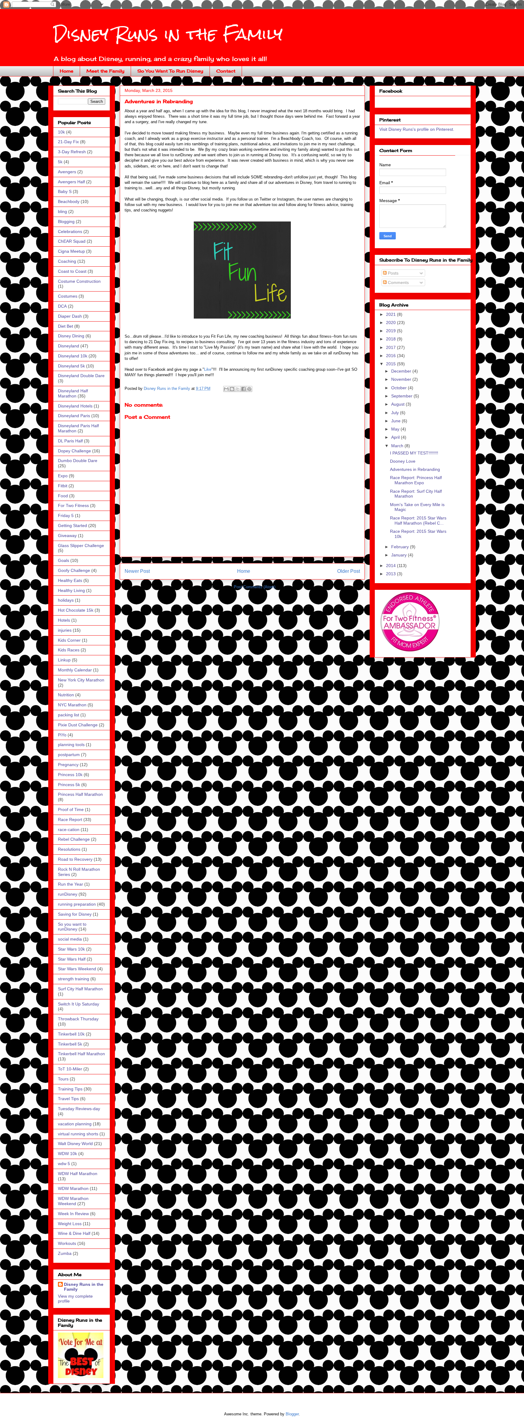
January (399, 554)
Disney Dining (71, 335)
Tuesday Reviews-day (79, 1108)
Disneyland (68, 345)
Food (63, 495)
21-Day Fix (68, 141)
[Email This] (226, 389)
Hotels (64, 620)
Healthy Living (71, 590)
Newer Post (137, 571)
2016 (391, 355)
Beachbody (68, 201)
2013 (391, 573)
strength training (73, 978)
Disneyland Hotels (75, 406)
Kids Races (68, 649)
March (398, 445)
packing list (68, 714)
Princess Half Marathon (80, 794)
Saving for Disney (75, 914)
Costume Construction (79, 281)
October (399, 387)
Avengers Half (71, 181)
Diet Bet (65, 326)
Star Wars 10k (71, 949)
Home (66, 70)
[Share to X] (238, 389)
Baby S (65, 191)
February (400, 546)
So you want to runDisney (72, 927)
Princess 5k (69, 784)
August (398, 404)
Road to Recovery (75, 859)
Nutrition (66, 694)
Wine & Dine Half (74, 1233)
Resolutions (69, 849)
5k (60, 161)
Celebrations (70, 231)
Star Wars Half (72, 959)
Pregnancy (68, 764)
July (395, 412)
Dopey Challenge (74, 450)
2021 (391, 314)
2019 (391, 330)
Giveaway (67, 535)
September (402, 396)
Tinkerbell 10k (71, 1034)
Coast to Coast (72, 271)
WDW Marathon (73, 1188)
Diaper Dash (70, 316)
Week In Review (73, 1213)
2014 (391, 565)
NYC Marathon (72, 704)
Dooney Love (402, 461)
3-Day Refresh (72, 151)
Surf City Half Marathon (80, 988)
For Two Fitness (73, 505)
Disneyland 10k (72, 355)
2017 (391, 347)
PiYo (62, 734)
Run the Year (70, 884)
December (401, 371)
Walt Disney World (75, 1143)
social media (70, 939)
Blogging (66, 221)
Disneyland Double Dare (81, 375)
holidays (66, 600)
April (396, 437)
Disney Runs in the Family (168, 34)
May (396, 429)
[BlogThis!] (232, 389)
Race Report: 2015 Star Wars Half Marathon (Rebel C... (418, 520)
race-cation (68, 829)
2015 (391, 363)
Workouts (67, 1243)
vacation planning (75, 1123)
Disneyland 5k (71, 365)
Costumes (67, 296)
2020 (391, 322)
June (396, 420)
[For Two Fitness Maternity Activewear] (409, 650)
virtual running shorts (78, 1133)
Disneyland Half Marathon (73, 393)
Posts (392, 273)
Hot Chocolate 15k (75, 610)
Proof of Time (71, 809)
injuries (65, 630)
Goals (63, 560)
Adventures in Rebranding (415, 469)
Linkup (64, 659)
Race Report (70, 819)
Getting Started (72, 525)
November (401, 379)
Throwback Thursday (78, 1018)
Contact (225, 70)
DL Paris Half (70, 440)
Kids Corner (69, 640)
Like (207, 369)
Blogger (292, 1414)
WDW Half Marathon (77, 1173)
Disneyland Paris (74, 415)
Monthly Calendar (75, 669)
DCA (62, 306)
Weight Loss (70, 1223)
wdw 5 (64, 1163)
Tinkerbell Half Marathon (81, 1053)
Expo (63, 475)
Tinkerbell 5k (70, 1044)
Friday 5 (66, 515)
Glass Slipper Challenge (81, 545)
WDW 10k (67, 1153)
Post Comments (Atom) (254, 587)
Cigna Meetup (71, 251)
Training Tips (70, 1088)
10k (61, 132)
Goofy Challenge (74, 570)
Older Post (348, 571)
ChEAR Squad (72, 241)
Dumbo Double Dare (77, 460)
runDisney (67, 894)
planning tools (71, 744)
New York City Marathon (81, 680)
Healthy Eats (70, 580)
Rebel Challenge (74, 839)
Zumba (65, 1253)
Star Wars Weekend (77, 968)
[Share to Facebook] (243, 389)
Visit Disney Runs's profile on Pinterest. (416, 129)
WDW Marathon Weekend (73, 1201)
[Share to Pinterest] (249, 389)
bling (62, 211)
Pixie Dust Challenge (78, 724)
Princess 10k (70, 774)
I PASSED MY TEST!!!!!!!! (414, 453)
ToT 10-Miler (70, 1068)
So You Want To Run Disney (170, 70)
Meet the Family (105, 70)
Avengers (67, 171)
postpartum (69, 754)
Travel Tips (68, 1098)
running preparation (77, 904)
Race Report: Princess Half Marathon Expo (416, 480)
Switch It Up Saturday (78, 1004)
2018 (391, 338)
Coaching (67, 261)
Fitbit (62, 485)
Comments (398, 282)
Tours (63, 1078)
